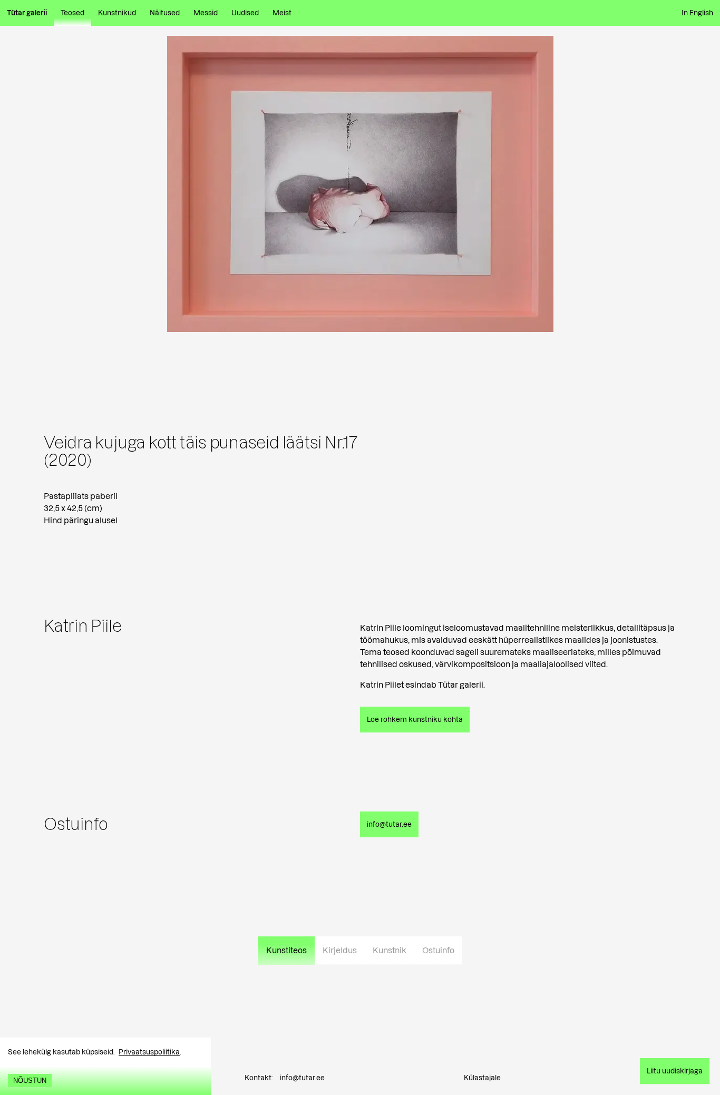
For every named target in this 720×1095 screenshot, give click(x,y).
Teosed (72, 12)
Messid (205, 12)
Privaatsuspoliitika (149, 1051)
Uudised (245, 12)
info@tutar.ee (302, 1077)
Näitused (165, 12)
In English (697, 12)
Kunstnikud (117, 12)
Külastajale (482, 1077)
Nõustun (29, 1080)
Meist (282, 12)
